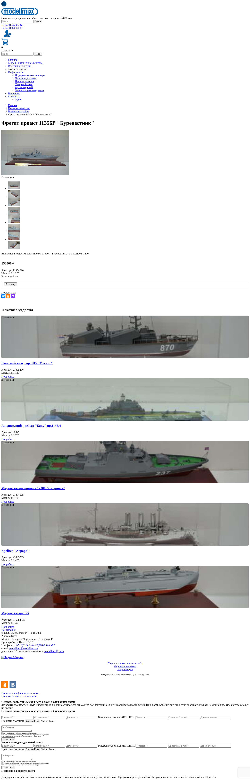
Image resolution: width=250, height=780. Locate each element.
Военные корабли (18, 111)
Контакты (14, 96)
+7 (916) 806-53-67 (12, 27)
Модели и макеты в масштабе (25, 62)
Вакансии (14, 93)
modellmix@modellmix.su (23, 648)
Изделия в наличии (19, 66)
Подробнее (7, 376)
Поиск (38, 21)
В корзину (10, 284)
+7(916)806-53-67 (45, 645)
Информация (15, 72)
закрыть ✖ (7, 50)
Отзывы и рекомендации (29, 90)
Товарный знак (23, 84)
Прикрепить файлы (12, 720)
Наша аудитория (24, 81)
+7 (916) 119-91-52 (11, 24)
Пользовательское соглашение (18, 696)
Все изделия (8, 629)
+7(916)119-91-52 (24, 645)
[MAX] (13, 296)
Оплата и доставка (26, 78)
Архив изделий (24, 87)
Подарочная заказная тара (30, 75)
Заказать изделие (18, 69)
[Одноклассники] (8, 296)
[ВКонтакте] (3, 296)
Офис (18, 99)
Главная (12, 59)
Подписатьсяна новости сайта (125, 678)
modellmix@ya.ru (54, 651)
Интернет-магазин (19, 108)
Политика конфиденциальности (20, 693)
